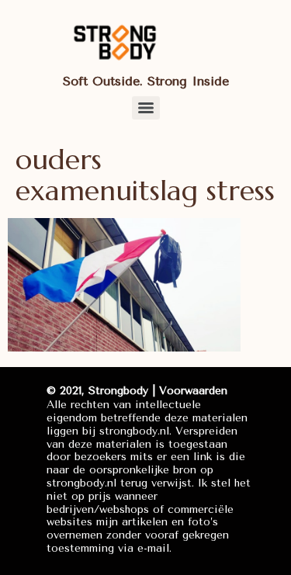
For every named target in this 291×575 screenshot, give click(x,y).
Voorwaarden (193, 390)
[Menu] (146, 108)
